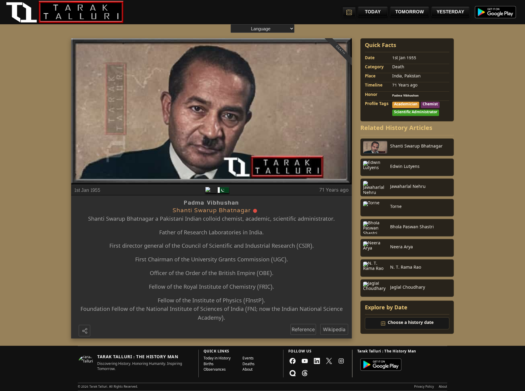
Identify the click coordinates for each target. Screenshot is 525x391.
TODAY (373, 11)
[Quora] (292, 373)
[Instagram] (341, 361)
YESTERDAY (450, 11)
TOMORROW (409, 11)
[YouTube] (304, 361)
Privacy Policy (424, 387)
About (247, 370)
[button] (85, 331)
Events (248, 359)
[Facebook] (292, 361)
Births (209, 364)
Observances (215, 370)
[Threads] (304, 373)
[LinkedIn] (317, 361)
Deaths (248, 364)
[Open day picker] (349, 12)
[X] (329, 361)
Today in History (217, 359)
